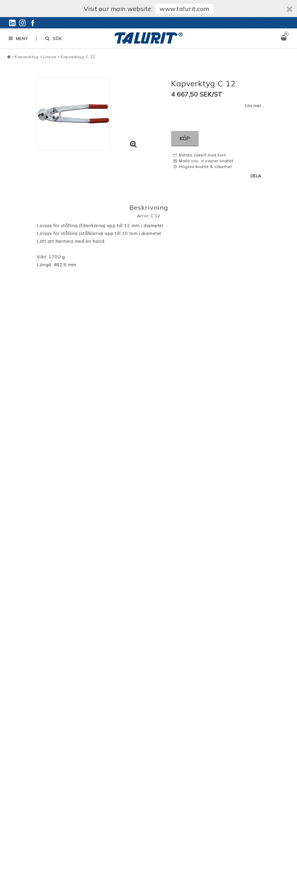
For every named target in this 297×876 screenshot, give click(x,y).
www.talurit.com (184, 8)
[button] (133, 144)
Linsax (49, 56)
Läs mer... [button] (255, 105)
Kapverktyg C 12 (78, 56)
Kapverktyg (27, 56)
